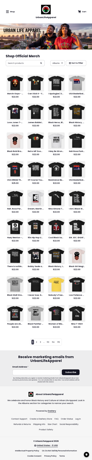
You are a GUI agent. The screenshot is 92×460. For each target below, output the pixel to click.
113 (48, 342)
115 (58, 342)
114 (53, 342)
